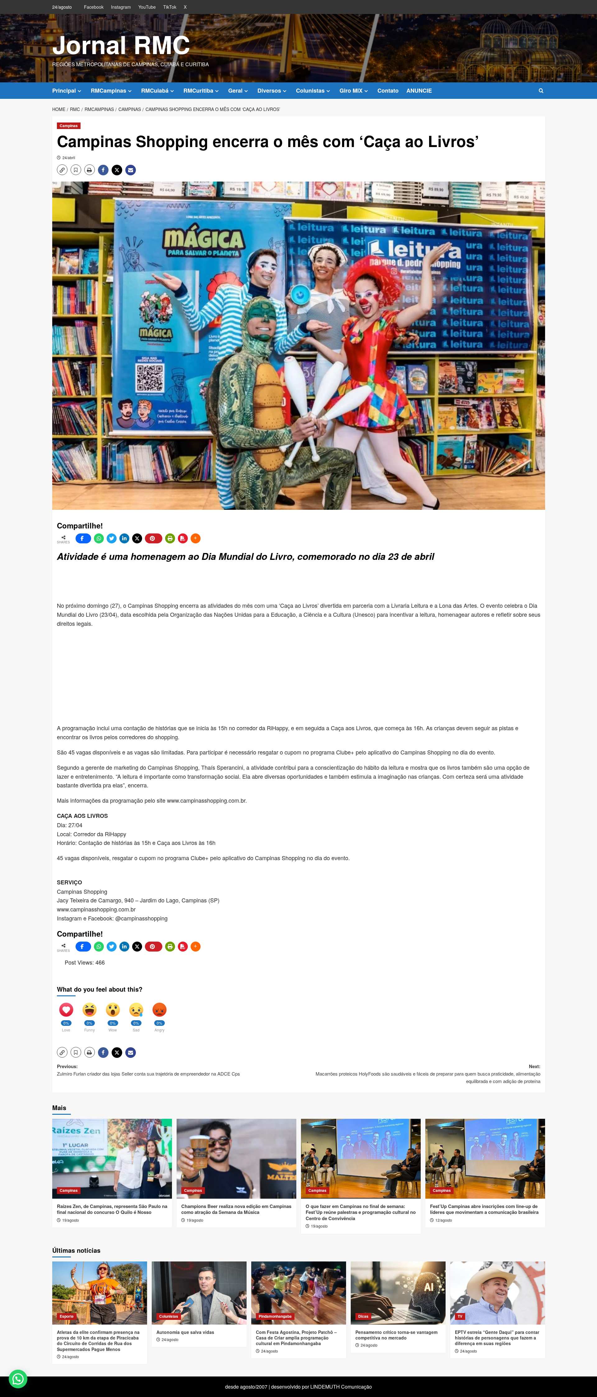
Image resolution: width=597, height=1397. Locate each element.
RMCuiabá (155, 90)
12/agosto (443, 1220)
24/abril (68, 157)
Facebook (94, 7)
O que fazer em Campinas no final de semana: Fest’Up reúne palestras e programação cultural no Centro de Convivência (361, 1212)
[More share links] (196, 538)
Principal (64, 90)
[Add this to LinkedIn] (124, 538)
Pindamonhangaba (275, 1316)
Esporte (67, 1316)
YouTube (147, 7)
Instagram (121, 7)
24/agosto (70, 1356)
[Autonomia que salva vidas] (199, 1293)
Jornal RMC (121, 44)
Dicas (363, 1316)
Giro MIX (351, 90)
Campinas (69, 125)
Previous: (148, 1070)
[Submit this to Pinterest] (153, 538)
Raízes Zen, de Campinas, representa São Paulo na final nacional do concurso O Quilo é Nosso (112, 1209)
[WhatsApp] (99, 538)
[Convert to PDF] (183, 538)
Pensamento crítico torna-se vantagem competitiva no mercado (396, 1335)
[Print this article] (170, 538)
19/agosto (70, 1220)
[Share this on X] (137, 538)
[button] (541, 90)
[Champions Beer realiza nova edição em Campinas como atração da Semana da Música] (236, 1159)
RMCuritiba (198, 90)
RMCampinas (108, 90)
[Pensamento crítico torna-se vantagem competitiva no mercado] (398, 1293)
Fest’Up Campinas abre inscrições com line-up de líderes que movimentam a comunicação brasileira (484, 1209)
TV (460, 1316)
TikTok (169, 7)
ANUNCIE (419, 90)
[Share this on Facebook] (83, 538)
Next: (428, 1073)
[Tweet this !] (112, 538)
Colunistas (310, 90)
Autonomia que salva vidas (185, 1332)
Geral (235, 90)
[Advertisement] (208, 582)
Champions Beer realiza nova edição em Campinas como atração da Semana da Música (236, 1209)
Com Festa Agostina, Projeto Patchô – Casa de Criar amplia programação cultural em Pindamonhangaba (296, 1337)
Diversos (269, 90)
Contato (388, 90)
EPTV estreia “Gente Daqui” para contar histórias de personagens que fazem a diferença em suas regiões (497, 1337)
